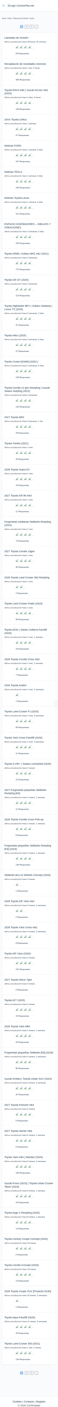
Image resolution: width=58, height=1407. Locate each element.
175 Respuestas (23, 269)
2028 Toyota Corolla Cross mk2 (22, 659)
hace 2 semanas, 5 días (33, 231)
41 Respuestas (22, 325)
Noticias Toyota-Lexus (16, 198)
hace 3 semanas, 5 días (33, 339)
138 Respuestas (23, 109)
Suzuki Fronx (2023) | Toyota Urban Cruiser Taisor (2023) (28, 1185)
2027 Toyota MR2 (14, 417)
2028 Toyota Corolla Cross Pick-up (23, 819)
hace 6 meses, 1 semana (33, 1135)
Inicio (4, 18)
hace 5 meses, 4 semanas (34, 1083)
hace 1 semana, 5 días (32, 150)
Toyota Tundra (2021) (16, 443)
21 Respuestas (22, 351)
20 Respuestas (22, 1333)
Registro (40, 1401)
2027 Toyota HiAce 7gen (18, 979)
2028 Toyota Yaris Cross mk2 (20, 927)
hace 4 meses (28, 958)
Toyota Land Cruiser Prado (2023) (23, 603)
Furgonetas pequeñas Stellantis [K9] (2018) (28, 1052)
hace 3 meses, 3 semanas (34, 931)
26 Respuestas (22, 1042)
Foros (10, 18)
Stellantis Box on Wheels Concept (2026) (27, 875)
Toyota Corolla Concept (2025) (21, 1265)
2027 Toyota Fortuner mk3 (19, 1105)
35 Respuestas (22, 459)
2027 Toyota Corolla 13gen (19, 551)
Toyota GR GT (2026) (16, 279)
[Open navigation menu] (5, 6)
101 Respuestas (23, 969)
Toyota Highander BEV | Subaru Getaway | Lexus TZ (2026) (28, 307)
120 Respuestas (23, 407)
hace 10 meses (29, 1243)
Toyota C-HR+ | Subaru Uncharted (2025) (27, 763)
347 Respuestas (23, 161)
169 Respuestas (23, 1173)
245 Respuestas (23, 187)
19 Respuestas (22, 485)
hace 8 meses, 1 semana (33, 1191)
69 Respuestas (22, 53)
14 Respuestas (22, 1228)
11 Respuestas (22, 753)
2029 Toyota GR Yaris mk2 (19, 901)
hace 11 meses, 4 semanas (34, 1321)
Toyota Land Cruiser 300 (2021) (22, 1343)
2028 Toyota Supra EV (17, 469)
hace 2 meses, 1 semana (33, 797)
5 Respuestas (22, 1121)
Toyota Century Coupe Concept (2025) (26, 1239)
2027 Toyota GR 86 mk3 (18, 495)
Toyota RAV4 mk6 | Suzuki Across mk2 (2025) (26, 92)
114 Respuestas (23, 295)
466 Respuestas (23, 80)
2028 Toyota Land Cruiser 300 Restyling (26, 577)
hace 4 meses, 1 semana (33, 1030)
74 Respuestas (22, 541)
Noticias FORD (12, 145)
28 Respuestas (22, 433)
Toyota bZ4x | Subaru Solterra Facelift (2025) (25, 631)
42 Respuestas (22, 1094)
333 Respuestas (23, 243)
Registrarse (53, 5)
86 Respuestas (22, 1068)
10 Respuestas (22, 1016)
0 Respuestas (22, 990)
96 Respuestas (22, 619)
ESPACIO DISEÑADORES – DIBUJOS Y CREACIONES (27, 226)
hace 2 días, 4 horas (31, 97)
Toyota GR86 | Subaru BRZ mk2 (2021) (26, 253)
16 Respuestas (22, 649)
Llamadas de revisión (16, 37)
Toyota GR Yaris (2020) (17, 953)
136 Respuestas (23, 1359)
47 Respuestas (22, 135)
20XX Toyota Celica (15, 119)
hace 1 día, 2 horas (31, 68)
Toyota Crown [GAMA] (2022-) (21, 361)
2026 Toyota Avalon (15, 685)
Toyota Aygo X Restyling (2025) (22, 1212)
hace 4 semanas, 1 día (32, 421)
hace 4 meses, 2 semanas (34, 1056)
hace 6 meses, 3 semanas (34, 1161)
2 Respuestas (22, 593)
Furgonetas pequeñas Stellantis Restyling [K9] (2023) (27, 847)
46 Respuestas (22, 567)
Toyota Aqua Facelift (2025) (19, 1317)
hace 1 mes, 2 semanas (33, 689)
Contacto (29, 1401)
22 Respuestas (22, 779)
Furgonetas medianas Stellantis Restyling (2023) (27, 523)
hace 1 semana (29, 123)
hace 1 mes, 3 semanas (33, 715)
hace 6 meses (28, 1109)
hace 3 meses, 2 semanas (34, 905)
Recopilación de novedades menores (25, 64)
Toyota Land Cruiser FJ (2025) (21, 711)
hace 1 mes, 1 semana (32, 637)
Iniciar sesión (48, 5)
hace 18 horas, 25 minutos (34, 42)
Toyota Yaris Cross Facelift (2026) (23, 737)
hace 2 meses (28, 768)
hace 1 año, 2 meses (31, 1347)
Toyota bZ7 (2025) (14, 1000)
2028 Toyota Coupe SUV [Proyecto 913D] (27, 1291)
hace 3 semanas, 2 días (33, 313)
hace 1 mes (27, 447)
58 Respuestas (22, 727)
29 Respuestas (22, 1202)
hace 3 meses (28, 879)
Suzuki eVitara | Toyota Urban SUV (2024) (28, 1078)
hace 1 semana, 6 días (32, 202)
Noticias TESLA (13, 171)
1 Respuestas (22, 701)
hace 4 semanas (29, 395)
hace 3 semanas (29, 257)
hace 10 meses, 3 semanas (34, 1295)
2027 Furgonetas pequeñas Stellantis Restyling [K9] (25, 792)
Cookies (17, 1401)
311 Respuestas (23, 214)
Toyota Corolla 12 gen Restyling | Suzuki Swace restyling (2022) (27, 389)
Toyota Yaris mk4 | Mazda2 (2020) (23, 1157)
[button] (43, 5)
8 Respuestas (22, 835)
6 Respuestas (22, 1254)
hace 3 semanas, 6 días (33, 365)
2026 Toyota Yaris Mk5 (17, 1026)
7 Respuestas (22, 675)
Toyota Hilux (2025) (15, 335)
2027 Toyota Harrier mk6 (18, 1131)
